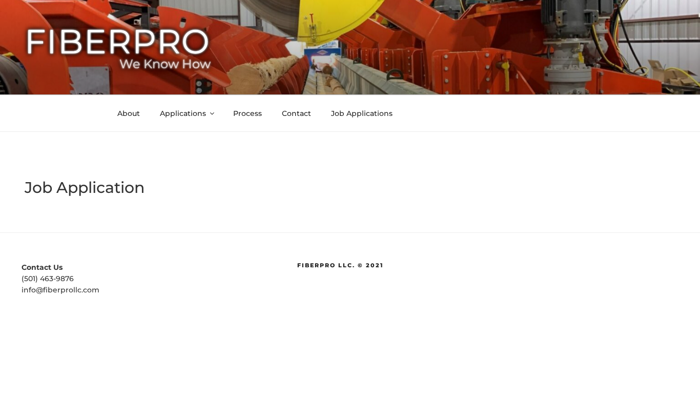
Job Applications (362, 113)
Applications (183, 113)
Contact (296, 113)
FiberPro (118, 41)
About (128, 113)
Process (247, 113)
